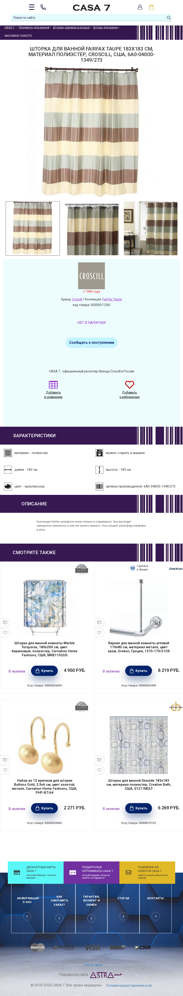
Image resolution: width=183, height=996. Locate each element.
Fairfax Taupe (112, 299)
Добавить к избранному (130, 395)
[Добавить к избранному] (5, 632)
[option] (33, 228)
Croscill (77, 299)
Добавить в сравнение (53, 395)
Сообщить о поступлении (91, 342)
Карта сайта (93, 964)
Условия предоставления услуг (129, 985)
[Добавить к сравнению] (5, 622)
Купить (47, 671)
